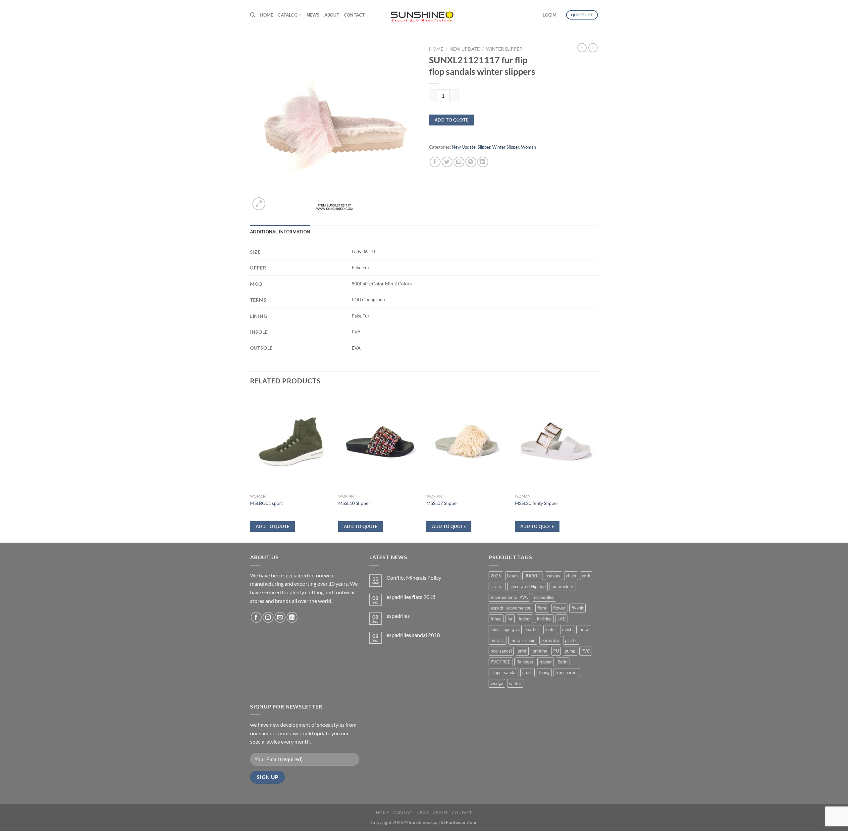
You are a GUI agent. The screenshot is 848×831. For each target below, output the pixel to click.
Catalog (287, 15)
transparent (567, 672)
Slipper (484, 147)
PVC (585, 651)
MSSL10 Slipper (354, 503)
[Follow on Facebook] (256, 617)
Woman (528, 147)
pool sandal (501, 651)
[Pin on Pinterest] (470, 162)
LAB (561, 618)
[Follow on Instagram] (268, 617)
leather (532, 629)
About (331, 15)
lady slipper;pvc (505, 629)
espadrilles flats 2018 (411, 597)
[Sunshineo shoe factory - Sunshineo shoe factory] (424, 15)
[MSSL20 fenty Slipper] (556, 442)
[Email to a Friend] (458, 162)
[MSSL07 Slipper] (467, 442)
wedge (497, 683)
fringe (496, 618)
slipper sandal (503, 672)
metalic (497, 640)
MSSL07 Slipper (442, 503)
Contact (354, 15)
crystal (497, 586)
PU (556, 651)
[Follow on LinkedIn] (292, 617)
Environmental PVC (509, 597)
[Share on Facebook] (435, 162)
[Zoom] (258, 203)
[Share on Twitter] (447, 162)
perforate (550, 640)
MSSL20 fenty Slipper (536, 503)
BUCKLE (532, 575)
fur (510, 618)
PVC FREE (500, 661)
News (313, 15)
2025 (496, 575)
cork (586, 575)
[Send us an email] (280, 617)
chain (571, 575)
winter (515, 683)
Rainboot (524, 661)
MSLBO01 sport (266, 503)
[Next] (596, 467)
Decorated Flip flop (527, 586)
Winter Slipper (504, 49)
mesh (567, 629)
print (522, 651)
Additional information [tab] (280, 231)
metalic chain (522, 640)
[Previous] (250, 467)
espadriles (398, 615)
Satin (562, 661)
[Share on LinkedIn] (482, 162)
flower (559, 608)
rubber (545, 661)
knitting (544, 618)
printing (540, 651)
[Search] (252, 15)
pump (570, 651)
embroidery (562, 586)
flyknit (577, 608)
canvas (553, 575)
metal (583, 629)
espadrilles (544, 597)
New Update (465, 49)
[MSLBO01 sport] (291, 442)
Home (266, 15)
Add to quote (451, 119)
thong (544, 672)
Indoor (525, 618)
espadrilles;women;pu (511, 608)
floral (542, 608)
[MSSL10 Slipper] (379, 442)
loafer (550, 629)
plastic (571, 640)
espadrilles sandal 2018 (413, 635)
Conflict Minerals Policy (414, 577)
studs (527, 672)
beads (512, 575)
